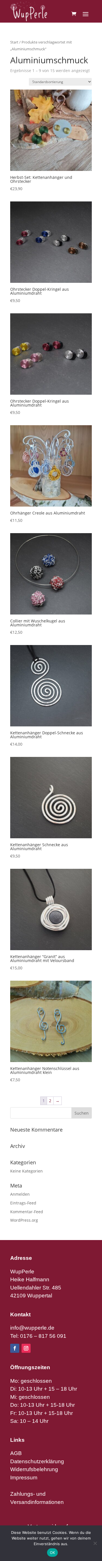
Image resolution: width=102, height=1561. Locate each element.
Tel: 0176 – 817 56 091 (38, 1336)
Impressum (23, 1477)
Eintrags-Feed (23, 1203)
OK (52, 1552)
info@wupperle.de (32, 1328)
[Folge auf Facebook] (14, 1348)
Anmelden (20, 1194)
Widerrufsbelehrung (34, 1469)
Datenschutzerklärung (37, 1461)
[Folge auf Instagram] (26, 1348)
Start (14, 42)
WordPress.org (24, 1220)
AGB (16, 1453)
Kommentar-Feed (26, 1211)
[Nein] (95, 1543)
